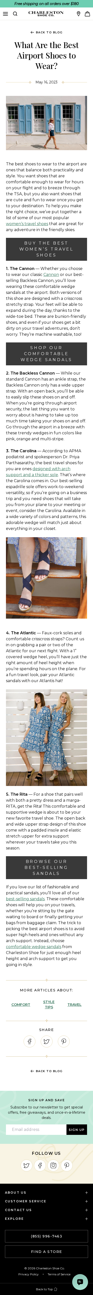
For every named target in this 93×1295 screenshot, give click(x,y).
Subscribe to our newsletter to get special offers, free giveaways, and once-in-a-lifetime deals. (46, 1112)
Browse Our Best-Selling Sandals (46, 867)
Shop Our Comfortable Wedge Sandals (46, 353)
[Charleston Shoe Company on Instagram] (53, 1165)
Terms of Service (59, 1274)
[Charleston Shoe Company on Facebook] (40, 1165)
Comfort (20, 1004)
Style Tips (49, 1004)
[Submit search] (15, 13)
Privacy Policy (28, 1274)
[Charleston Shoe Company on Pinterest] (67, 1165)
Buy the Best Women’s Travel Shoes (46, 249)
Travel (74, 1004)
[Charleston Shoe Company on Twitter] (26, 1165)
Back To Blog (49, 32)
